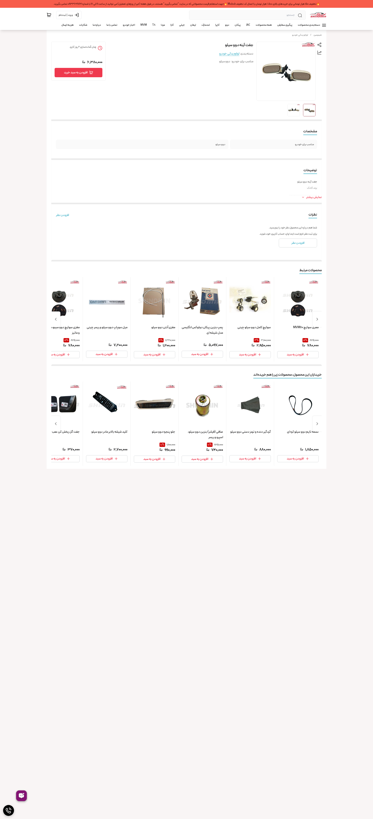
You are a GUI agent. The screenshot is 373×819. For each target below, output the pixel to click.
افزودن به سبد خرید (76, 72)
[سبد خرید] (49, 15)
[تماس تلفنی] (8, 810)
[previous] (317, 319)
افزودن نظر (62, 215)
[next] (55, 319)
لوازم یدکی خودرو (300, 35)
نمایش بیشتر (314, 197)
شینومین (318, 35)
